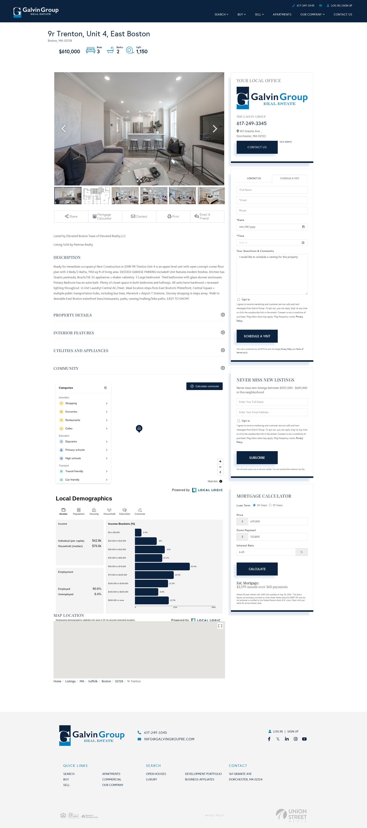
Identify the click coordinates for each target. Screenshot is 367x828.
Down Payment (246, 530)
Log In (335, 5)
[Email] (288, 5)
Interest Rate (245, 545)
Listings (70, 681)
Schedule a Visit (289, 178)
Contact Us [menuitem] (343, 14)
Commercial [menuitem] (111, 779)
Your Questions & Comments (255, 251)
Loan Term (243, 505)
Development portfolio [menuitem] (203, 774)
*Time (240, 236)
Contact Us (257, 147)
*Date (240, 220)
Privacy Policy (286, 349)
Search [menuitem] (220, 14)
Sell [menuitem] (258, 14)
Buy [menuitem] (240, 14)
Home (57, 681)
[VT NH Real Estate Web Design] (266, 815)
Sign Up (347, 5)
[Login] (290, 5)
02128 (119, 681)
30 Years (262, 505)
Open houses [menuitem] (156, 774)
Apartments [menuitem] (282, 14)
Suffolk (92, 681)
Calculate (257, 569)
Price (240, 515)
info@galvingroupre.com (169, 739)
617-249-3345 (305, 5)
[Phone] (285, 5)
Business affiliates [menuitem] (199, 779)
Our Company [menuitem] (311, 14)
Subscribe (257, 458)
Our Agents (286, 142)
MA (82, 681)
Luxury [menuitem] (151, 779)
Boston (106, 681)
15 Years (278, 505)
